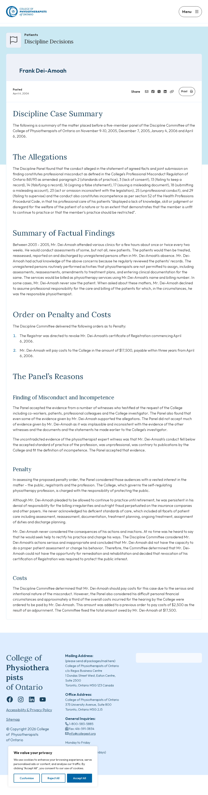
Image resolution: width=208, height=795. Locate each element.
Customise (27, 778)
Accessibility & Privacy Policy (29, 710)
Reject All (53, 778)
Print (184, 91)
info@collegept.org (82, 733)
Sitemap (13, 719)
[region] (53, 766)
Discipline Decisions (49, 41)
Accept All (79, 778)
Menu (187, 11)
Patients (31, 35)
